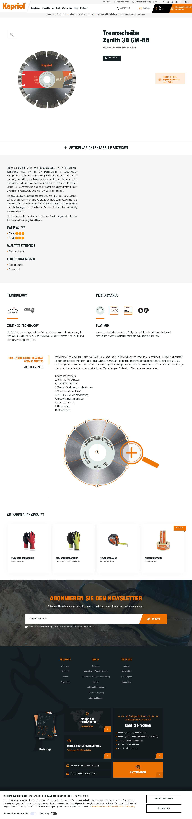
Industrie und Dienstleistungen (96, 671)
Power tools (65, 682)
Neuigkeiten (35, 8)
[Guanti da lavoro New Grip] (74, 540)
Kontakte (83, 8)
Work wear (65, 666)
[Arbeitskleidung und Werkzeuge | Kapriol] (18, 7)
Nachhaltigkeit (126, 677)
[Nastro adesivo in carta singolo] (163, 540)
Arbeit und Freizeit (96, 698)
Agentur (127, 666)
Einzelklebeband (153, 559)
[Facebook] (164, 2)
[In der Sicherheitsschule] (107, 756)
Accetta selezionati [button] (164, 799)
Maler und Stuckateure (96, 687)
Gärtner (96, 682)
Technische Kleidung (96, 693)
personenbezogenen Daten (69, 627)
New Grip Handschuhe (67, 559)
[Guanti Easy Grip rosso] (29, 540)
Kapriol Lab (126, 682)
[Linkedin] (176, 2)
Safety (65, 677)
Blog (76, 8)
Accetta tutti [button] (164, 808)
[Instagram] (168, 2)
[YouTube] (172, 2)
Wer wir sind (67, 8)
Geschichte (126, 671)
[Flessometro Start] (118, 540)
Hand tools (65, 671)
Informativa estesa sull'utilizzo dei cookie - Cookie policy (113, 807)
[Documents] (159, 775)
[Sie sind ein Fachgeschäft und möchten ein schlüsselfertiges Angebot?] (159, 756)
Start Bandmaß (108, 559)
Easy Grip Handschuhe (22, 559)
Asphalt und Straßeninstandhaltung (96, 677)
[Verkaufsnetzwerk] (107, 729)
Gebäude (95, 666)
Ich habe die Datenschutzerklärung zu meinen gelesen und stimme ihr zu (61, 627)
